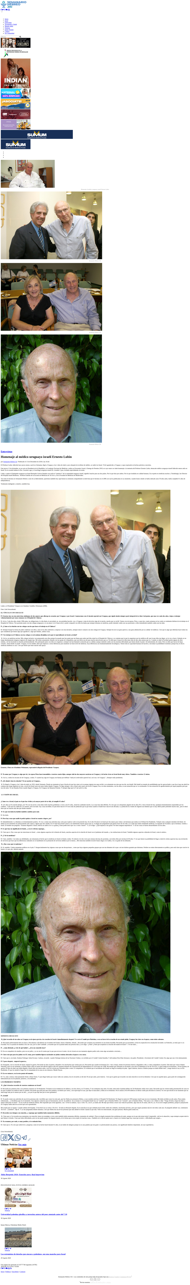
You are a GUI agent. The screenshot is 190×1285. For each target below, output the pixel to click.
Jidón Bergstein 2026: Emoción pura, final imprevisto (22, 1175)
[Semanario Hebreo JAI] (13, 8)
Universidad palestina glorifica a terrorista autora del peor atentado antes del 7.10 (34, 1214)
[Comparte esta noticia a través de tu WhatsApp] (18, 1140)
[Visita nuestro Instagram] (4, 10)
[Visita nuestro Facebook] (1, 10)
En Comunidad (9, 33)
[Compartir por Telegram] (24, 1140)
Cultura (7, 31)
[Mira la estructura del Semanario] (9, 10)
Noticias (7, 28)
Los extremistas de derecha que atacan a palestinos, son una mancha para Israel (33, 1254)
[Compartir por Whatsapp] (8, 1169)
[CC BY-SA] (95, 1279)
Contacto (22, 1272)
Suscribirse (15, 1272)
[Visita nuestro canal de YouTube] (7, 10)
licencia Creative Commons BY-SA (120, 1277)
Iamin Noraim (9, 30)
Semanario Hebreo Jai (10, 462)
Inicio (6, 19)
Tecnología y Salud (11, 24)
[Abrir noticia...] (18, 1167)
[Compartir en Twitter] (7, 1169)
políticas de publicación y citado (100, 1282)
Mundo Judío (9, 26)
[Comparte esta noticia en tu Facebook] (4, 1140)
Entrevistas (8, 22)
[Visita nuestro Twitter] (3, 10)
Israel (6, 21)
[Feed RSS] (11, 1268)
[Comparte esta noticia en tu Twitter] (11, 1140)
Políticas (8, 1272)
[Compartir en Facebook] (5, 1169)
